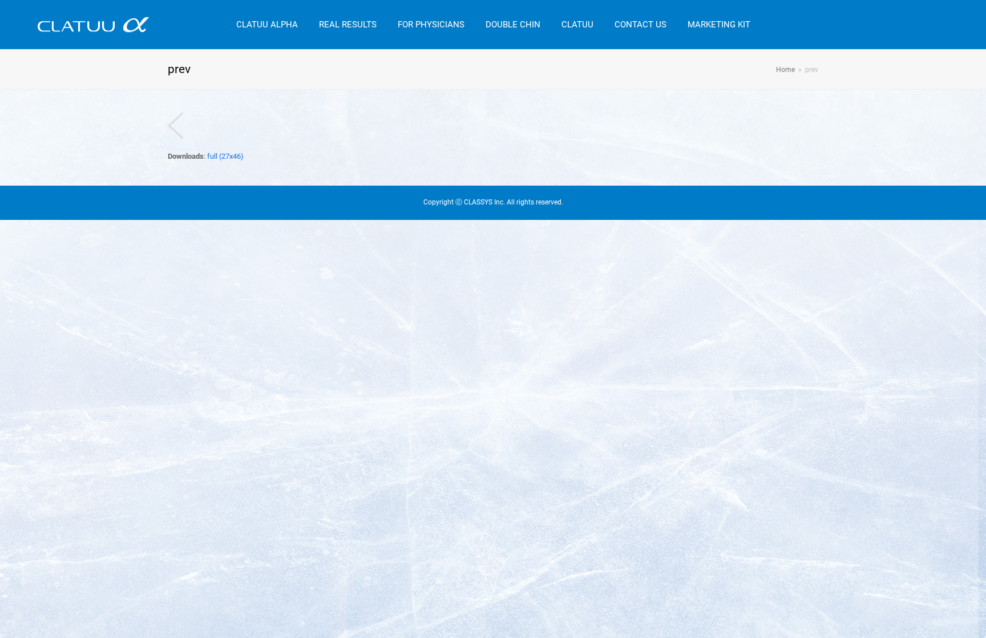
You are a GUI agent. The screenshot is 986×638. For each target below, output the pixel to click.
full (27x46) (225, 156)
